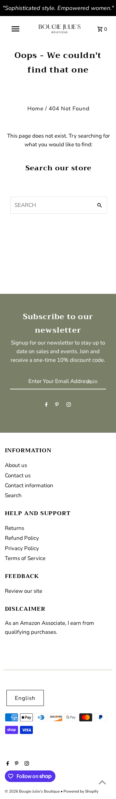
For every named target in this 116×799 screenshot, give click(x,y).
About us (16, 465)
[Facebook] (46, 406)
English (25, 698)
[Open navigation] (15, 29)
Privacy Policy (22, 548)
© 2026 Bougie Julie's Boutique (33, 791)
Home (35, 108)
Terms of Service (25, 558)
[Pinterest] (57, 406)
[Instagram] (68, 406)
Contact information (29, 485)
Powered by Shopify (80, 791)
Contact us (18, 475)
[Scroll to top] (102, 782)
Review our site (23, 591)
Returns (14, 528)
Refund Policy (22, 538)
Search (13, 495)
